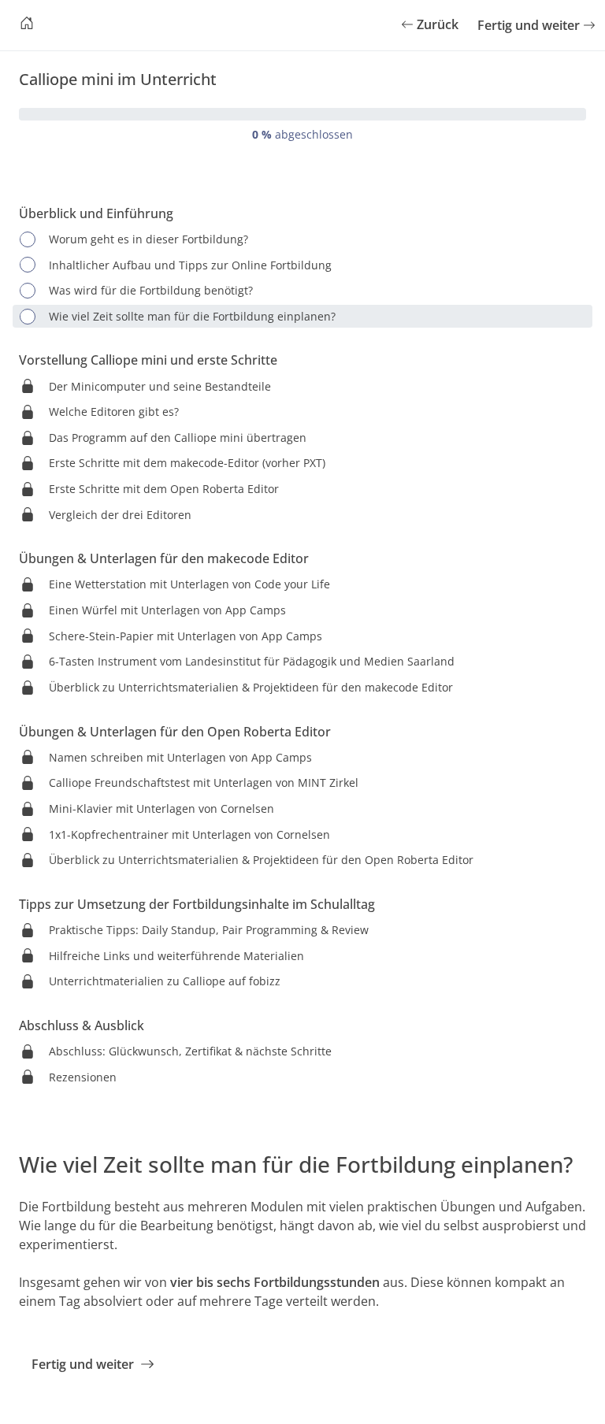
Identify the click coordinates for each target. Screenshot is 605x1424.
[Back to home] (26, 25)
